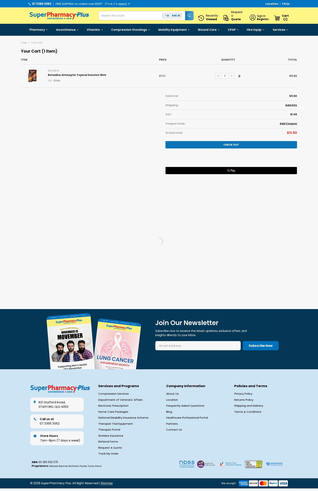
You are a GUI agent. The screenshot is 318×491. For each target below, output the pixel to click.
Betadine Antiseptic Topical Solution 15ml (77, 75)
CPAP (232, 30)
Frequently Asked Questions (185, 406)
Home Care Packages (113, 412)
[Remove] (239, 76)
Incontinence (66, 30)
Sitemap (107, 483)
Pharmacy (37, 30)
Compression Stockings (129, 30)
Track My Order (108, 453)
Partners (172, 424)
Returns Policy (243, 400)
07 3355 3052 (41, 4)
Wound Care (207, 30)
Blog (169, 412)
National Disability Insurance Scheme (123, 418)
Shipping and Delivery (248, 406)
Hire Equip (254, 30)
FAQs (286, 4)
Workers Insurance (110, 436)
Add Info (291, 105)
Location (272, 4)
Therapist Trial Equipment (115, 424)
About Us (172, 394)
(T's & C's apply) (116, 4)
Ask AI (176, 15)
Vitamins (93, 30)
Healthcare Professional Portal (187, 418)
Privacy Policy (243, 394)
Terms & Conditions (247, 412)
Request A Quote (110, 448)
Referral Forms (108, 441)
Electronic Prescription (113, 406)
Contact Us (174, 430)
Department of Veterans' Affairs (120, 400)
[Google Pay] (231, 170)
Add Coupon (288, 123)
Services (279, 30)
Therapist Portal (109, 430)
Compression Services (113, 394)
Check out (231, 145)
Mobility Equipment (172, 30)
